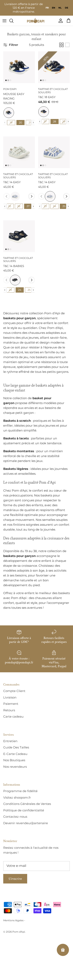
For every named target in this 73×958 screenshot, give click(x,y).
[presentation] (33, 122)
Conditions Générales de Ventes (27, 804)
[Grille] (61, 44)
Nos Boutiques (14, 760)
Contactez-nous (15, 817)
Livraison (9, 697)
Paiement (10, 704)
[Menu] (4, 20)
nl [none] (60, 7)
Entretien (10, 741)
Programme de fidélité (20, 791)
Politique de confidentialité (23, 810)
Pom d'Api (18, 931)
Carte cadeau (13, 716)
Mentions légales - (14, 920)
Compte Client (14, 691)
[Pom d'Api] (36, 21)
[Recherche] (13, 20)
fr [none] (47, 7)
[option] (53, 7)
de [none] (66, 7)
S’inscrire (15, 879)
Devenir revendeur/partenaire (25, 823)
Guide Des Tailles (16, 747)
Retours (9, 710)
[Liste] (67, 44)
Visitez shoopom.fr (17, 797)
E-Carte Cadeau (15, 754)
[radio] (8, 112)
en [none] (53, 7)
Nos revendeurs (15, 767)
